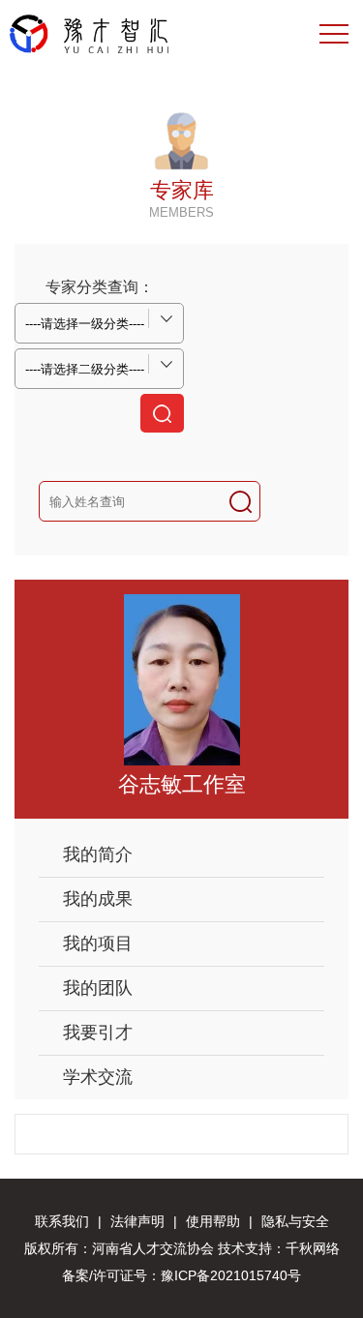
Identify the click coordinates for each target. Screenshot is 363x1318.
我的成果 (98, 899)
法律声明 (137, 1221)
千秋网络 (313, 1248)
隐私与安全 (295, 1221)
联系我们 (62, 1221)
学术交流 (98, 1077)
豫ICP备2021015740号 (231, 1275)
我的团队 (98, 988)
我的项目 (98, 943)
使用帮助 (213, 1221)
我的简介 (98, 854)
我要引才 (98, 1032)
